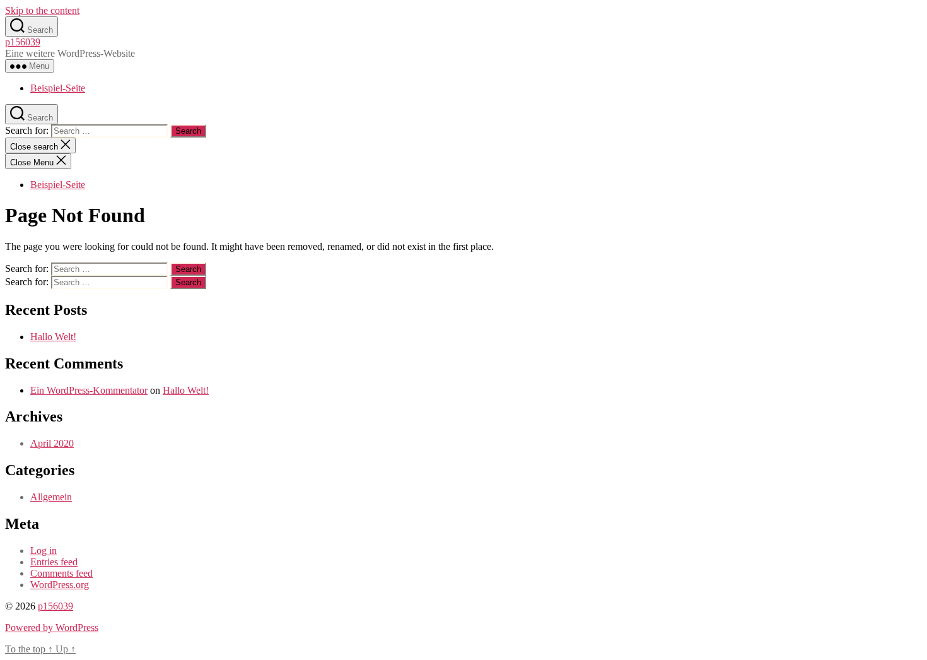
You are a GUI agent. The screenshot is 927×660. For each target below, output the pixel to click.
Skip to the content (42, 10)
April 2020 (52, 443)
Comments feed (61, 573)
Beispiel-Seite (57, 88)
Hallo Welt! (53, 336)
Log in (43, 550)
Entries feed (54, 562)
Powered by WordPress (51, 627)
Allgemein (51, 497)
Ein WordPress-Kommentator (89, 390)
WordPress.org (59, 584)
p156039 (22, 42)
